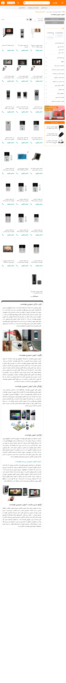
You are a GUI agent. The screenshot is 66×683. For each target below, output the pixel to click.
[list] (27, 19)
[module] (30, 19)
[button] (54, 43)
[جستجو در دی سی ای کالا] (25, 3)
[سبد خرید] (3, 3)
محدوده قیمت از (59, 33)
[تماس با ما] (18, 3)
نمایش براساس (40, 18)
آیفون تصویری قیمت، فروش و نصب (53, 12)
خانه (63, 12)
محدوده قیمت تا (50, 33)
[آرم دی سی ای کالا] (55, 3)
